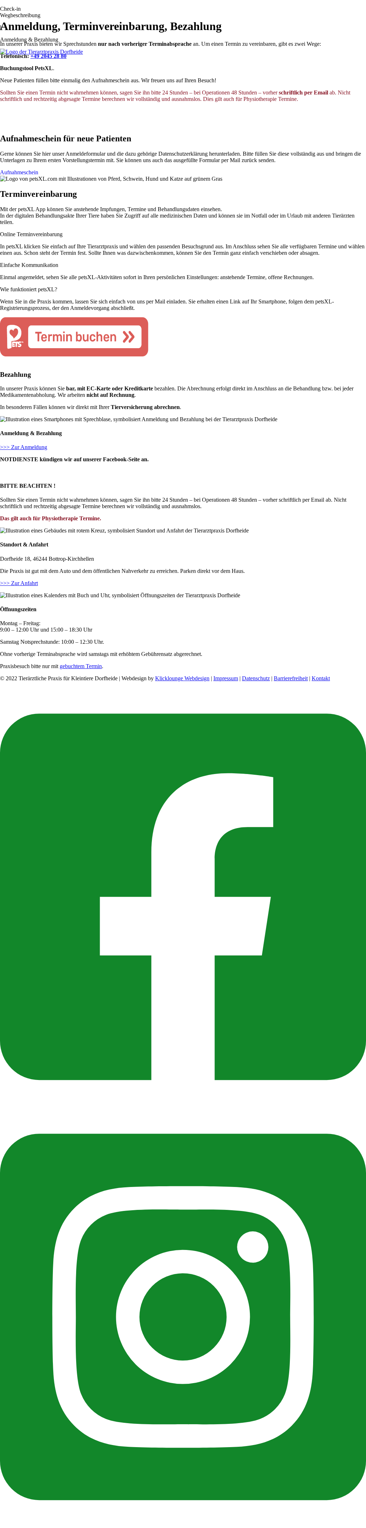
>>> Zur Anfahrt (19, 583)
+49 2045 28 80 (48, 56)
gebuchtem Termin (81, 666)
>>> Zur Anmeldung (23, 447)
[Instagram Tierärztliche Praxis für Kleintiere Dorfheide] (183, 1525)
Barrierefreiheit (291, 678)
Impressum (225, 678)
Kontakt (321, 678)
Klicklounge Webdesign (182, 678)
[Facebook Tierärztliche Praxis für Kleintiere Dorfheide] (183, 1104)
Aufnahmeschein (19, 172)
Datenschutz (256, 678)
